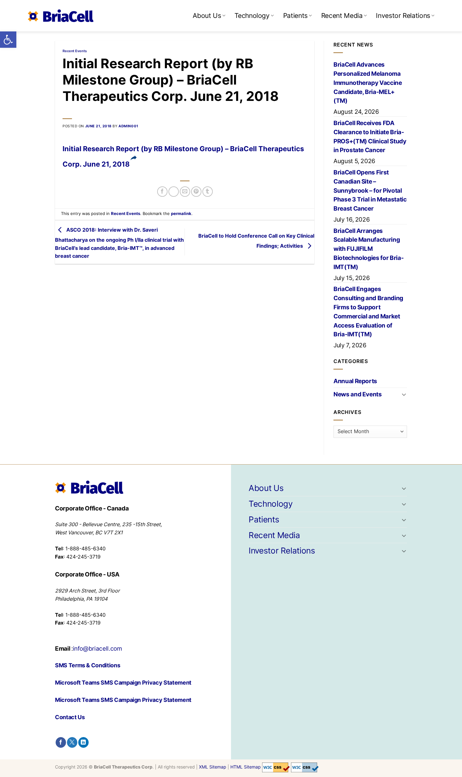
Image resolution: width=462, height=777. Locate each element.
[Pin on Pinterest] (196, 191)
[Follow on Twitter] (72, 742)
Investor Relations (403, 15)
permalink (181, 213)
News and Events (357, 394)
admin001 (128, 126)
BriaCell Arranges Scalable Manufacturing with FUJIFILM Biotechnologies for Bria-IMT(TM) (368, 249)
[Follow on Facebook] (61, 742)
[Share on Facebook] (162, 191)
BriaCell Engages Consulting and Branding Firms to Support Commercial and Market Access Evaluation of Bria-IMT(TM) (368, 311)
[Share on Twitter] (173, 191)
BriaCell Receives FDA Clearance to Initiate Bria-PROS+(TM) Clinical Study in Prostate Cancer (369, 136)
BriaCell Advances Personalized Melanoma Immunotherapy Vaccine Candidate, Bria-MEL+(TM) (367, 82)
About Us (207, 15)
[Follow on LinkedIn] (83, 742)
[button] (8, 39)
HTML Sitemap (245, 767)
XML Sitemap (212, 767)
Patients (295, 15)
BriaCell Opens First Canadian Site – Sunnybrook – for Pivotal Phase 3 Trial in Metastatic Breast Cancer (370, 190)
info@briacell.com (97, 648)
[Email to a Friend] (185, 191)
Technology (251, 15)
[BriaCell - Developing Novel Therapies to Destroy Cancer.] (61, 15)
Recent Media (342, 15)
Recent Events (75, 51)
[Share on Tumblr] (207, 191)
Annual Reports (355, 381)
